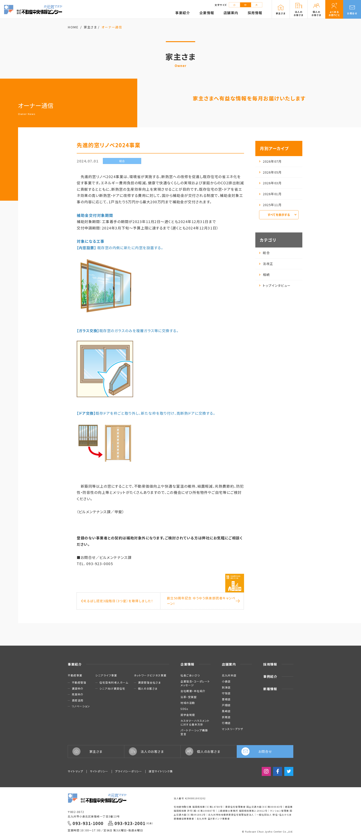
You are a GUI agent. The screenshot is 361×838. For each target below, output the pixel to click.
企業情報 (187, 664)
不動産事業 (75, 675)
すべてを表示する (279, 215)
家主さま (90, 27)
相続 (266, 274)
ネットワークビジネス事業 (150, 675)
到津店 (226, 687)
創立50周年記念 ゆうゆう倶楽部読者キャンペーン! (201, 601)
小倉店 (226, 681)
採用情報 (270, 664)
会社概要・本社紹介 (193, 691)
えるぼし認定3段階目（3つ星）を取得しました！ (118, 601)
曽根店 (226, 699)
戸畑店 (226, 705)
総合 (266, 252)
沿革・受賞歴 (188, 697)
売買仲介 (77, 694)
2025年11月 (272, 205)
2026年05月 (272, 172)
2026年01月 (272, 194)
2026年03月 (272, 183)
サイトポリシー (99, 771)
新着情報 (270, 688)
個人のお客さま (147, 688)
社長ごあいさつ (190, 675)
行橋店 (226, 723)
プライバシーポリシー (128, 771)
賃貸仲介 (77, 688)
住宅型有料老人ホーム (113, 682)
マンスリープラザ (232, 729)
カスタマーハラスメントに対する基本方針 (195, 722)
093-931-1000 (88, 823)
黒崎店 (226, 711)
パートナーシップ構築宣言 (194, 732)
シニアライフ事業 (106, 675)
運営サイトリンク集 (161, 771)
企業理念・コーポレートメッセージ (195, 683)
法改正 (268, 263)
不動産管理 (79, 682)
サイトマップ (75, 771)
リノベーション (81, 706)
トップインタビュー (277, 285)
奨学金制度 (187, 715)
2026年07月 (272, 161)
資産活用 (77, 700)
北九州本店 (229, 675)
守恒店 (226, 693)
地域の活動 (187, 703)
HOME (73, 27)
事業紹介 (75, 664)
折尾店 (226, 717)
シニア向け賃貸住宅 (112, 688)
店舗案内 (229, 664)
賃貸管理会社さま (149, 682)
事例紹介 (270, 676)
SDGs (184, 709)
